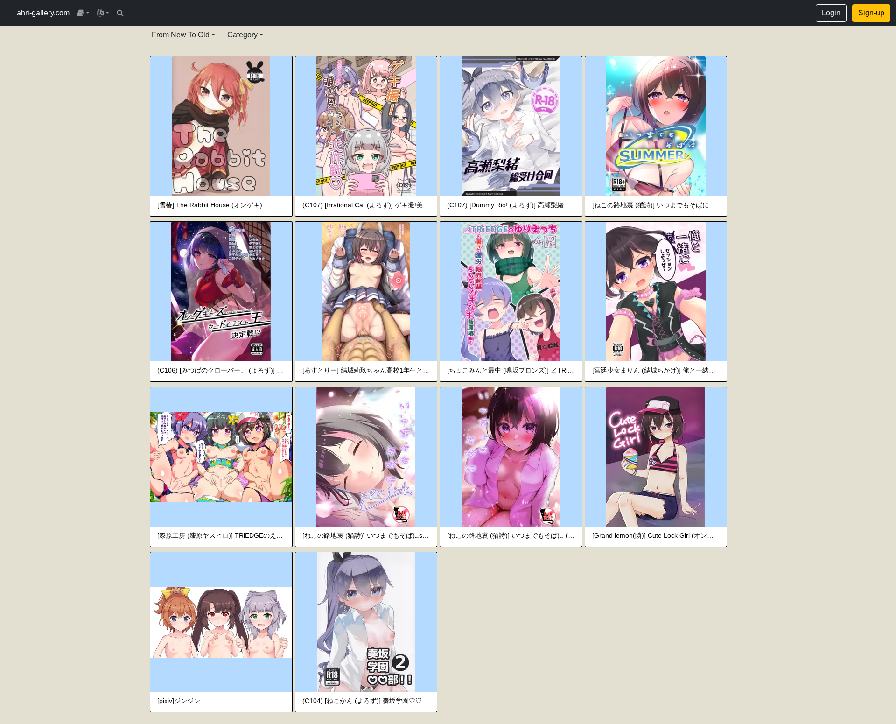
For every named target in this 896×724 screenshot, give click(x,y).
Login (831, 13)
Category (242, 35)
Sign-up (871, 13)
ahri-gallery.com (43, 13)
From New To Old (181, 35)
